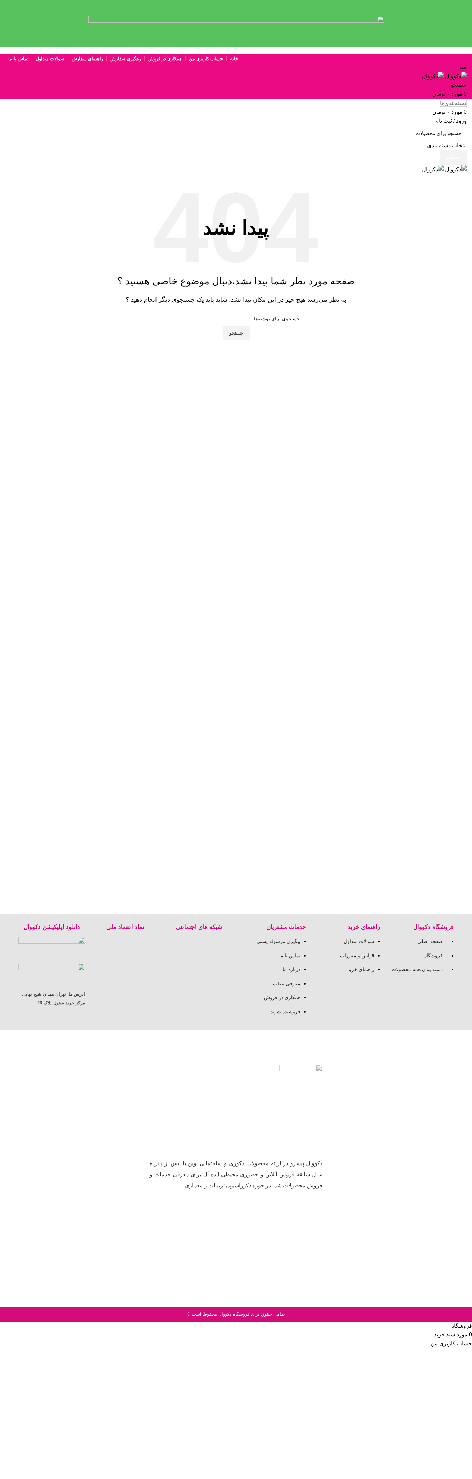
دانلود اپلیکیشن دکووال (51, 927)
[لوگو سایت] (455, 76)
